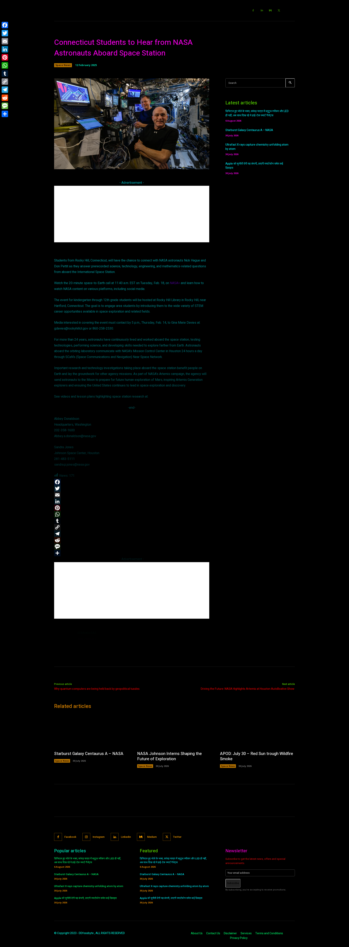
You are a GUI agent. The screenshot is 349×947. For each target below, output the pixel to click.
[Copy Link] (5, 82)
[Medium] (270, 10)
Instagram (99, 837)
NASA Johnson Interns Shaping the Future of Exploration (169, 756)
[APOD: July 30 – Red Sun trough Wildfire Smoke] (257, 731)
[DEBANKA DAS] (64, 640)
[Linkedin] (262, 10)
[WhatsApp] (5, 65)
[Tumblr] (5, 73)
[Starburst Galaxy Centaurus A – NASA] (91, 731)
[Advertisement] (131, 214)
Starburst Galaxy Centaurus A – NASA (249, 130)
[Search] (290, 82)
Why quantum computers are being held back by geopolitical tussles (97, 689)
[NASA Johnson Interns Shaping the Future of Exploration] (174, 731)
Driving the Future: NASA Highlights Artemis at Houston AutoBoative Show (248, 689)
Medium (152, 837)
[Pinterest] (5, 57)
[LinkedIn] (5, 49)
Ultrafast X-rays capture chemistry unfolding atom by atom (88, 886)
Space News (63, 65)
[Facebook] (253, 10)
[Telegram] (5, 90)
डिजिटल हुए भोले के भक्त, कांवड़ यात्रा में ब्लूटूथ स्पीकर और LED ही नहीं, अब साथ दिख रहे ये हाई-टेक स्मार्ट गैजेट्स (257, 113)
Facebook (70, 837)
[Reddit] (5, 98)
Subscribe (233, 883)
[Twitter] (279, 10)
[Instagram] (86, 837)
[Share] (5, 114)
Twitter (177, 837)
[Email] (5, 41)
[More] (189, 164)
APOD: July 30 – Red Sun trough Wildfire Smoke (256, 756)
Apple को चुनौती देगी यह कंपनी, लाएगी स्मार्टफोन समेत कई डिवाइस (85, 898)
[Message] (5, 106)
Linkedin (126, 837)
